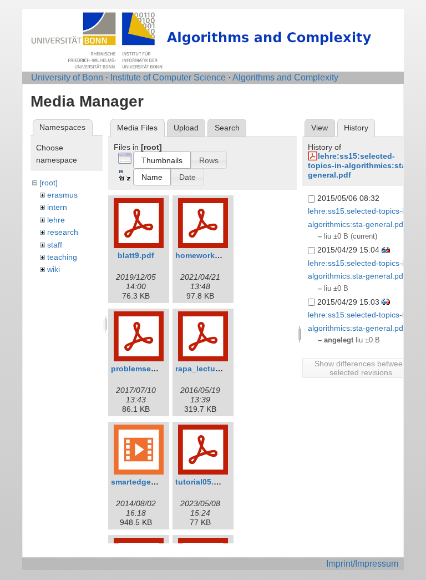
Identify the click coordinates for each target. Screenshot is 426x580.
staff (54, 244)
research (62, 232)
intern (57, 207)
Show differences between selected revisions (361, 368)
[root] (48, 182)
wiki (53, 269)
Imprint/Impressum (362, 563)
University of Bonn (67, 77)
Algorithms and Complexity (285, 77)
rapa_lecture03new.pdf (218, 368)
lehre (56, 219)
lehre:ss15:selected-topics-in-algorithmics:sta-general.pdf (358, 165)
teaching (62, 257)
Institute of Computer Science (168, 77)
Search (227, 127)
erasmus (62, 194)
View (319, 127)
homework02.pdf (207, 255)
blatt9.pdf (136, 255)
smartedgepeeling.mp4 (154, 481)
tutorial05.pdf (200, 481)
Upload (186, 127)
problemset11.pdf (144, 368)
